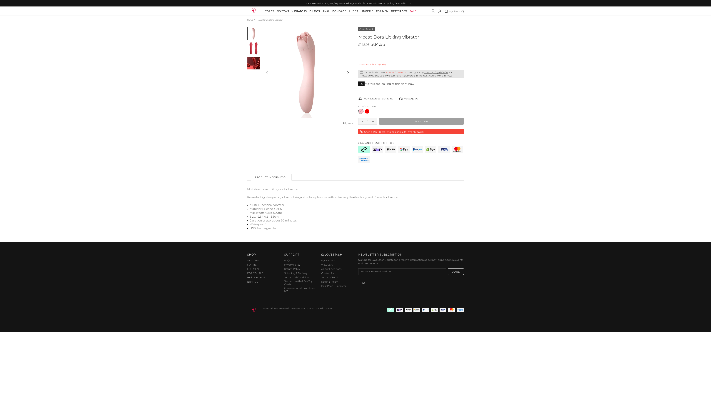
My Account (328, 260)
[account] (440, 11)
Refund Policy (329, 281)
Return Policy (292, 268)
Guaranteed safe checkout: (377, 142)
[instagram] (364, 283)
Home (250, 20)
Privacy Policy (292, 264)
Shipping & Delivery (296, 273)
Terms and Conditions (297, 277)
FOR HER (252, 264)
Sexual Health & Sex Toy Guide (298, 283)
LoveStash (254, 10)
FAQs (287, 260)
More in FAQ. (444, 75)
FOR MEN (253, 268)
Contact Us (327, 273)
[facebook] (359, 283)
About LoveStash (331, 268)
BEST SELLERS (256, 277)
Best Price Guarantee (334, 285)
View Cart (327, 264)
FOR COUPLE (255, 273)
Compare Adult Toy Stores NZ (299, 289)
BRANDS (252, 281)
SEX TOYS (253, 260)
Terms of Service (330, 277)
